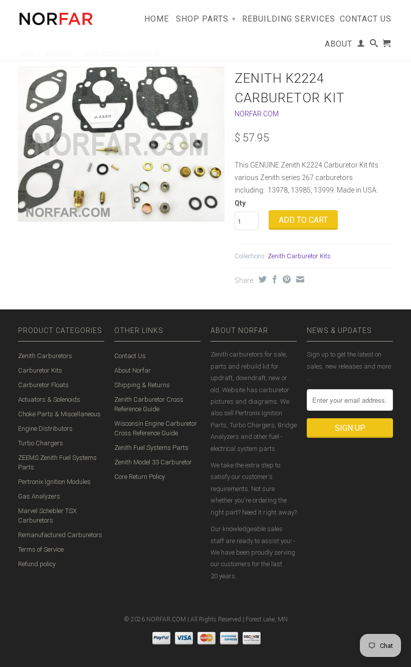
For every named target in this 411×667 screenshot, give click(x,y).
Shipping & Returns (142, 385)
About (338, 44)
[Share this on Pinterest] (285, 279)
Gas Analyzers (39, 496)
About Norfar (132, 370)
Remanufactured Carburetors (60, 535)
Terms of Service (41, 549)
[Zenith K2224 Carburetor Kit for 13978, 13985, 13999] (121, 144)
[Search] (374, 45)
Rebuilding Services (288, 19)
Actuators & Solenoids (49, 399)
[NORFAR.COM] (55, 16)
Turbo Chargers (40, 443)
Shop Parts (206, 19)
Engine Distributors (45, 428)
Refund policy (37, 564)
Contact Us (365, 19)
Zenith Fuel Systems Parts (151, 447)
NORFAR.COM (257, 114)
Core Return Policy (139, 476)
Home (156, 19)
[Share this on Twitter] (261, 279)
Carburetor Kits (40, 370)
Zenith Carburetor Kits (299, 256)
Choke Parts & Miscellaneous (59, 414)
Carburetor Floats (43, 385)
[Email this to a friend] (299, 279)
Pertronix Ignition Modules (54, 481)
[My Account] (361, 45)
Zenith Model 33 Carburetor (153, 462)
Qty (240, 203)
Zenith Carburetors (45, 356)
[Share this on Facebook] (273, 279)
